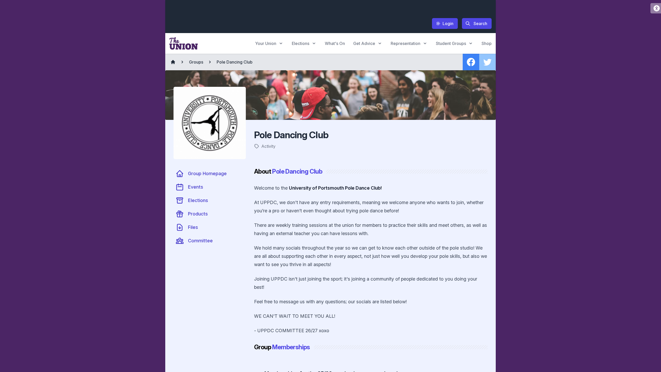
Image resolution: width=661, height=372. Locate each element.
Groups (196, 62)
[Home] (173, 62)
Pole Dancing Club (235, 62)
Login (448, 23)
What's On (335, 43)
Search (480, 23)
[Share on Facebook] (471, 62)
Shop (487, 43)
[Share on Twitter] (487, 62)
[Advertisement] (263, 15)
